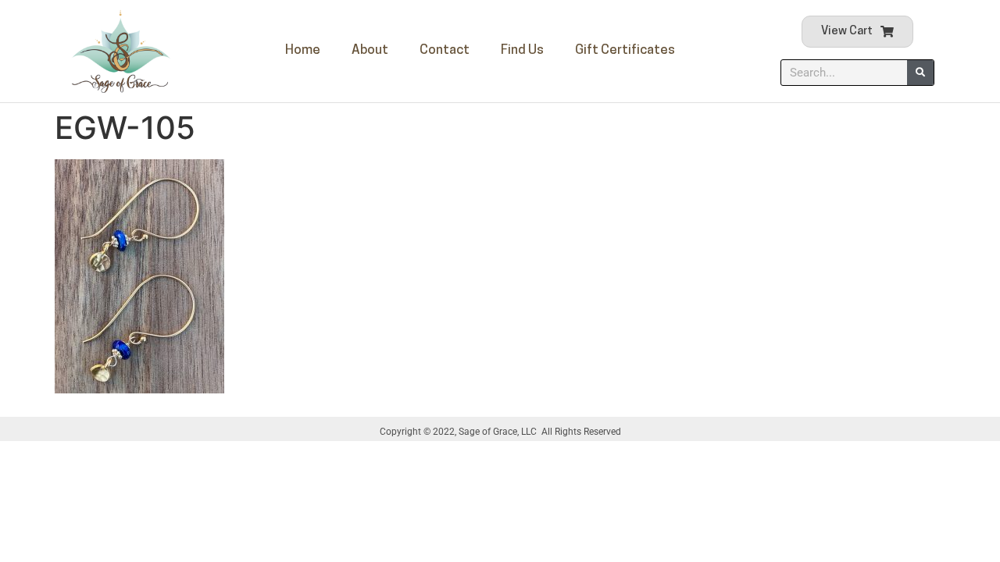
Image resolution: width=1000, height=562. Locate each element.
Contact (445, 50)
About (370, 50)
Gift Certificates (625, 50)
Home (302, 50)
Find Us (522, 50)
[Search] (920, 72)
